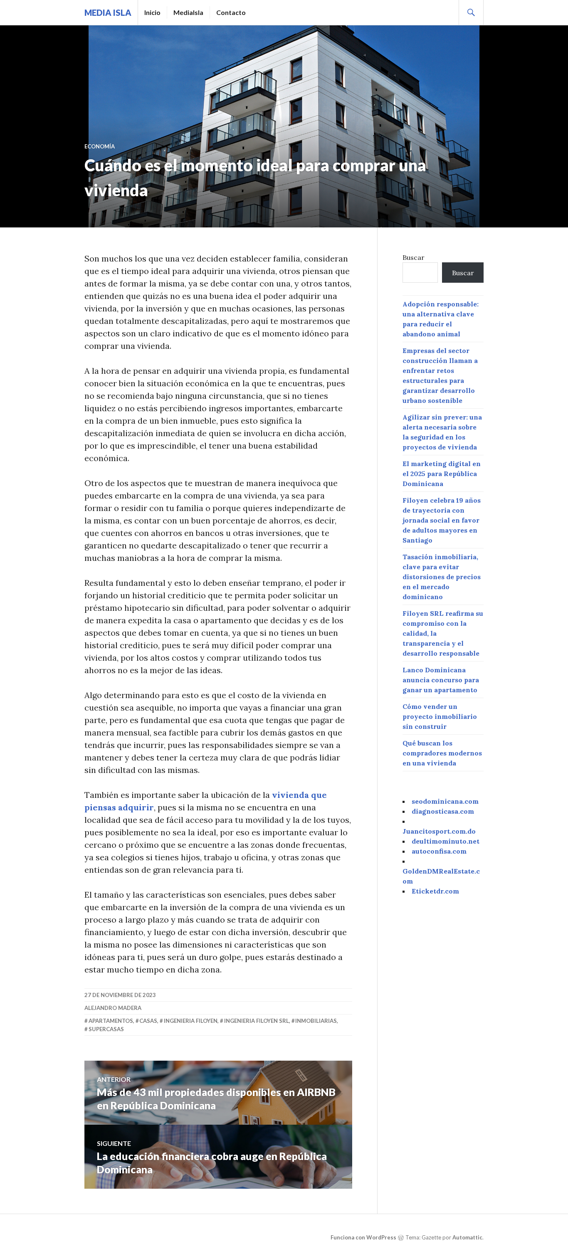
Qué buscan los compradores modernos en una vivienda (442, 753)
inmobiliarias (316, 1020)
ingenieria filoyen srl (256, 1020)
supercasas (106, 1029)
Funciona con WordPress (363, 1237)
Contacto (231, 12)
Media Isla (107, 12)
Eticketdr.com (435, 891)
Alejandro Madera (112, 1008)
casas (148, 1020)
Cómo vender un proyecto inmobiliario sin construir (440, 716)
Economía (99, 146)
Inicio (152, 12)
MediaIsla (188, 12)
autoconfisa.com (439, 851)
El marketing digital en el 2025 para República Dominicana (442, 473)
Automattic (467, 1237)
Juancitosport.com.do (439, 831)
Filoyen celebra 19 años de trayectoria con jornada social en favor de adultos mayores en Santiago (442, 520)
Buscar (414, 257)
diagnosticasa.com (443, 811)
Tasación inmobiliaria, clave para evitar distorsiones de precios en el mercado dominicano (442, 577)
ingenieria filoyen (190, 1020)
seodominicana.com (445, 801)
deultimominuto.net (445, 841)
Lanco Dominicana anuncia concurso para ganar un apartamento (441, 680)
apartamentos (111, 1020)
